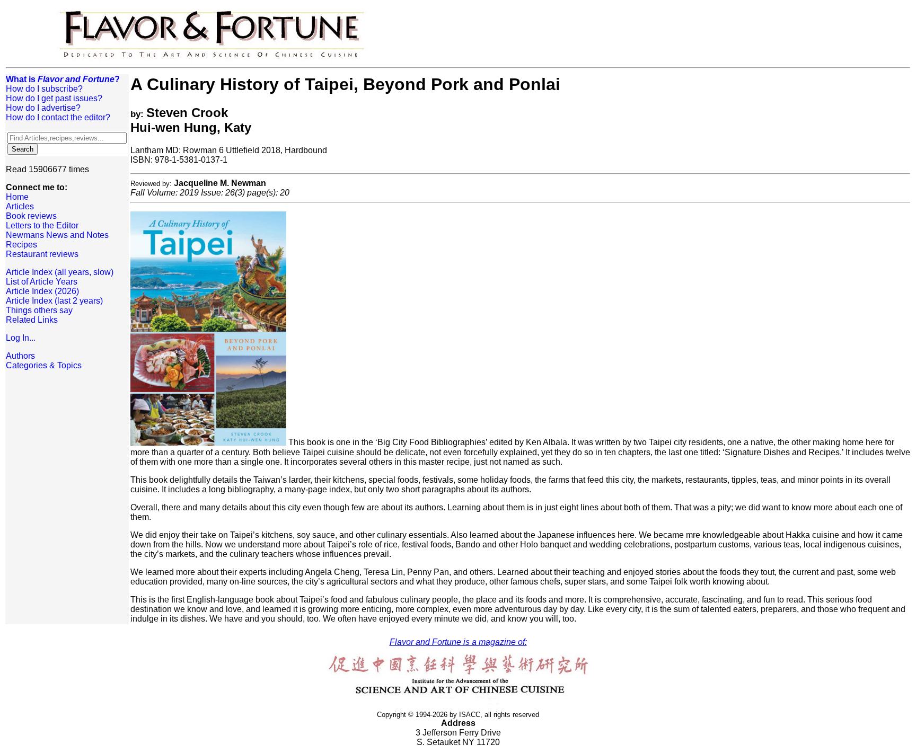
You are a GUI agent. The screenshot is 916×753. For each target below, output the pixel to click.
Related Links (32, 319)
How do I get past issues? (54, 98)
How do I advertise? (43, 107)
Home (17, 196)
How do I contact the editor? (58, 117)
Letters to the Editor (42, 225)
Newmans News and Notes (57, 235)
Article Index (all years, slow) (59, 272)
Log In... (21, 337)
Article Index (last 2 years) (54, 300)
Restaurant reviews (42, 254)
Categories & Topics (44, 365)
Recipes (21, 244)
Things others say (39, 310)
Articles (20, 206)
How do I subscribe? (44, 88)
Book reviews (31, 215)
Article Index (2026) (42, 291)
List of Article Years (41, 281)
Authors (20, 355)
